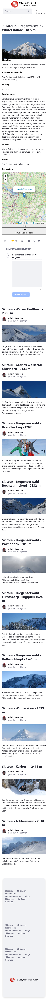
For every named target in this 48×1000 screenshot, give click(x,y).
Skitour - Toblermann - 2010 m (23, 823)
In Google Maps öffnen (23, 189)
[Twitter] (34, 241)
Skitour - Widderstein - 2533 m (23, 710)
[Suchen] (29, 11)
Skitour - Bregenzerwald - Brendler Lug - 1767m (21, 425)
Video (24, 229)
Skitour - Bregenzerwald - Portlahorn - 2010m (21, 542)
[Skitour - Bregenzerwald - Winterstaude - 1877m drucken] (22, 241)
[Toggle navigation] (24, 19)
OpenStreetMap (31, 223)
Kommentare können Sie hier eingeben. (25, 256)
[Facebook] (29, 241)
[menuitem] (9, 890)
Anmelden (40, 13)
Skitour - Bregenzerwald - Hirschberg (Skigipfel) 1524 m (22, 597)
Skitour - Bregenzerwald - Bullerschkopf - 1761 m (21, 657)
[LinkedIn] (39, 241)
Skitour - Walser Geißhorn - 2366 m (22, 311)
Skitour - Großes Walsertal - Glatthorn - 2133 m (23, 367)
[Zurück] (3, 26)
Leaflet (20, 223)
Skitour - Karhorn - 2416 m (22, 766)
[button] (24, 195)
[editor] (27, 274)
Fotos (24, 226)
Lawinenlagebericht (24, 233)
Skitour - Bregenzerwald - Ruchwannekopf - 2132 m (21, 483)
